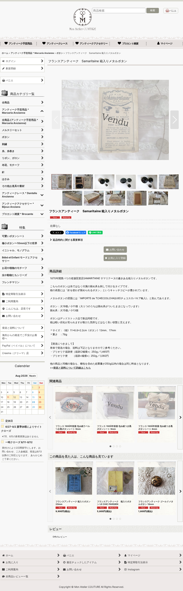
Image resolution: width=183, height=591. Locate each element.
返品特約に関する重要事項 (68, 239)
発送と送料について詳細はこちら (72, 367)
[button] (56, 119)
